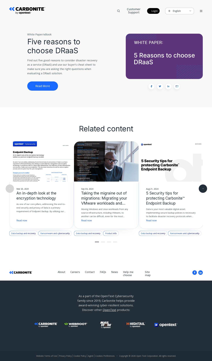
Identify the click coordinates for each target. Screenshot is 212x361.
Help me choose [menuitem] (128, 273)
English (177, 11)
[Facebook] (194, 272)
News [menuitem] (114, 272)
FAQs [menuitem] (103, 272)
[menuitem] (194, 272)
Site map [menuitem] (148, 273)
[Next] (203, 188)
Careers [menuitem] (75, 272)
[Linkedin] (200, 272)
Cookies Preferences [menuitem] (105, 356)
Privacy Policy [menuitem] (65, 356)
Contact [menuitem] (90, 272)
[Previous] (10, 188)
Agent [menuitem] (90, 356)
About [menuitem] (61, 272)
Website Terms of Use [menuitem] (46, 356)
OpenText (109, 310)
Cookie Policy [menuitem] (80, 356)
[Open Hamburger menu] (201, 11)
